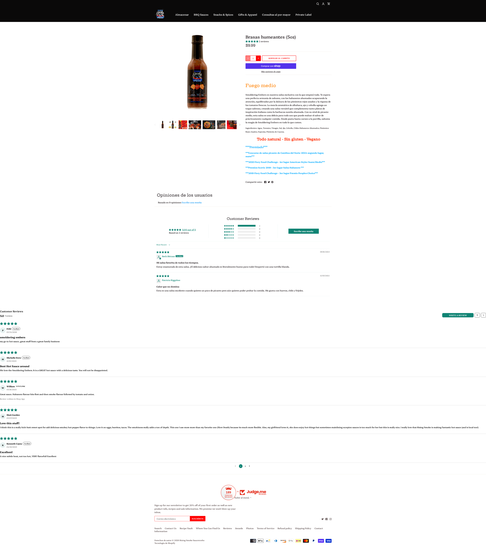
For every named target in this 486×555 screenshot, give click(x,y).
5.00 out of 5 (189, 229)
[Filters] (477, 315)
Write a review (458, 315)
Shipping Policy (303, 528)
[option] (162, 124)
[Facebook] (327, 518)
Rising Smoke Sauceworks (192, 540)
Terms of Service (265, 528)
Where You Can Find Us (208, 528)
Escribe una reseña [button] (303, 231)
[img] (162, 252)
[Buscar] (317, 3)
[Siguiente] (239, 125)
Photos (250, 528)
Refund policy (285, 528)
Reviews (227, 528)
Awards (239, 528)
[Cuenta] (323, 3)
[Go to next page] (250, 466)
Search (158, 528)
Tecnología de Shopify (164, 543)
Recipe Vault (186, 528)
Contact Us (170, 528)
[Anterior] (155, 125)
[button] (252, 41)
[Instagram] (330, 518)
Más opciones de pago (271, 71)
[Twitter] (322, 518)
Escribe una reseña (192, 202)
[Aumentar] (258, 58)
